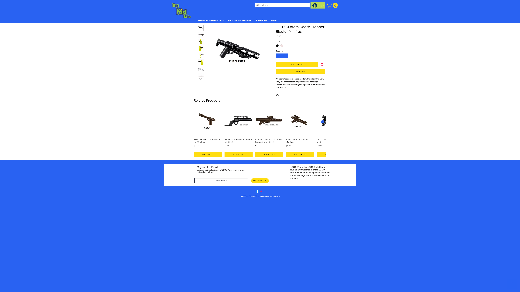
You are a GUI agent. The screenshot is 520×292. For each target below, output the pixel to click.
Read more (281, 88)
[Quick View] (208, 122)
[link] (332, 5)
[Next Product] (322, 121)
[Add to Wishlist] (322, 64)
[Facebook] (257, 191)
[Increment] (286, 56)
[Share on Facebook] (277, 95)
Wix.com (276, 196)
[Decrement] (278, 56)
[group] (260, 132)
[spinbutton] (282, 56)
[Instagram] (261, 191)
